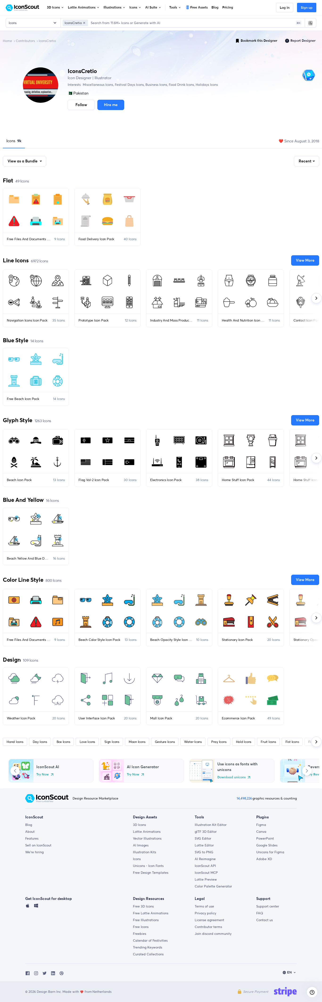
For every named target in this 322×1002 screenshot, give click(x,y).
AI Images (141, 845)
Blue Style (15, 340)
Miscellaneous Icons (98, 84)
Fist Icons (292, 742)
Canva (261, 831)
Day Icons (40, 742)
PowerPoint (265, 838)
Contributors (25, 41)
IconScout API (205, 866)
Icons (13, 140)
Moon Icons (137, 742)
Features (31, 838)
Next (307, 770)
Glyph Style (17, 420)
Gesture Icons (165, 742)
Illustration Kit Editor (211, 825)
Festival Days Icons (129, 84)
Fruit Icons (268, 742)
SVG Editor (203, 838)
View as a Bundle (23, 161)
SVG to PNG (204, 852)
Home (7, 41)
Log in (284, 7)
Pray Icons (219, 742)
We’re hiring (34, 852)
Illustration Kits (144, 852)
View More (305, 260)
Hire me (111, 105)
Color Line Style (23, 579)
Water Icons (193, 742)
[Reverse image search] (310, 22)
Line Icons (16, 260)
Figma (261, 825)
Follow (81, 105)
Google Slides (266, 845)
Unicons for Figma (270, 852)
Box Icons (63, 742)
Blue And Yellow (23, 499)
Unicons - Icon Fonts (148, 866)
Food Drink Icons (181, 84)
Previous (15, 770)
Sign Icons (111, 742)
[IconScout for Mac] (27, 907)
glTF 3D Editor (206, 831)
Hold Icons (244, 742)
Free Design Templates (150, 872)
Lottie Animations (147, 831)
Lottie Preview (206, 879)
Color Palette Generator (213, 886)
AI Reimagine (205, 859)
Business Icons (155, 84)
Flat (8, 180)
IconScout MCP (206, 872)
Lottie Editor (204, 845)
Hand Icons (15, 742)
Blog (28, 825)
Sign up (307, 7)
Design (12, 659)
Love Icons (87, 742)
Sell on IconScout (38, 845)
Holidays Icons (206, 84)
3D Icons (139, 825)
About (30, 831)
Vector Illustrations (147, 838)
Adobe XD (264, 859)
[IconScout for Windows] (36, 907)
